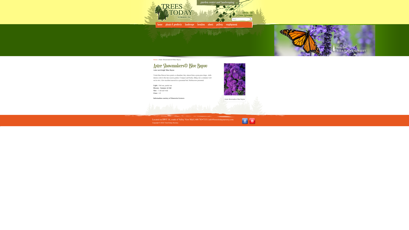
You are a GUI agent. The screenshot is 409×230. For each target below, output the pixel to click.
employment (231, 24)
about (210, 24)
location (201, 24)
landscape (189, 24)
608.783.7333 (247, 13)
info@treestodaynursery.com (221, 119)
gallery (219, 24)
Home (155, 59)
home (159, 24)
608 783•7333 (201, 119)
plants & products (174, 24)
